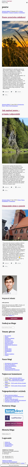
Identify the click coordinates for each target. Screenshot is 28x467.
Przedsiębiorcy (5, 12)
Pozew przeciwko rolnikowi (13, 17)
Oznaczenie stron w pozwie (13, 206)
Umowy (7, 355)
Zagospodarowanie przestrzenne (12, 369)
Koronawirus (21, 104)
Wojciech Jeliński (6, 11)
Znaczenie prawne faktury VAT (12, 401)
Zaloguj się (7, 442)
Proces (7, 105)
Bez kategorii (8, 335)
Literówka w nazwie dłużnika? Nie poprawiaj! (15, 400)
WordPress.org (8, 446)
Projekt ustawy (8, 348)
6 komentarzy (22, 12)
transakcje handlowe (13, 12)
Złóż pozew (14, 318)
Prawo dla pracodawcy (10, 364)
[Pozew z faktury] (7, 1)
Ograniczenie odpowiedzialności (9, 461)
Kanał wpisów (8, 443)
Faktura (6, 337)
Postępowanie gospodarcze (11, 344)
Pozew (21, 11)
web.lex (22, 463)
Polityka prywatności (7, 460)
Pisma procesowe (9, 343)
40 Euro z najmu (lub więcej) (11, 399)
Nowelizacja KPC (9, 341)
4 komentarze (12, 201)
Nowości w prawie (9, 342)
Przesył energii (8, 367)
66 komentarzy (14, 105)
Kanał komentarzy (9, 444)
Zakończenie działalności (10, 366)
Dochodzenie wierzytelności (11, 363)
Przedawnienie (8, 350)
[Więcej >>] (11, 315)
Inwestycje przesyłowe (10, 368)
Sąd (10, 105)
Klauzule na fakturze (9, 338)
